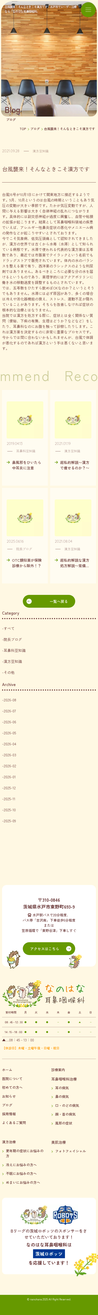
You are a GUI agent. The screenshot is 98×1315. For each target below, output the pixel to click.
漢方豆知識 (13, 661)
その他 (9, 672)
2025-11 (9, 798)
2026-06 (10, 721)
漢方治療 (9, 1141)
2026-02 (10, 765)
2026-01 (10, 776)
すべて (9, 628)
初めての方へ (12, 1087)
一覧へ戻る (59, 601)
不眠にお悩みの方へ (21, 1173)
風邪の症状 (63, 1123)
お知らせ (9, 1096)
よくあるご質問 (14, 1122)
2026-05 (10, 732)
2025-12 (10, 787)
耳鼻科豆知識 (15, 650)
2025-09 (10, 820)
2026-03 (10, 754)
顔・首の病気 (65, 1114)
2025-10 (10, 809)
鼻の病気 (62, 1096)
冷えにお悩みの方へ (21, 1164)
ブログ (35, 128)
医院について (12, 1078)
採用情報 (9, 1113)
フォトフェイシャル (70, 1151)
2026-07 (10, 710)
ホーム (7, 1069)
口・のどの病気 (67, 1105)
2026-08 (10, 699)
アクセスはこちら (44, 948)
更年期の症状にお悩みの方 (25, 1153)
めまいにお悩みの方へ (23, 1182)
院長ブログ (13, 639)
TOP (23, 128)
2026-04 (10, 743)
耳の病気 (62, 1087)
